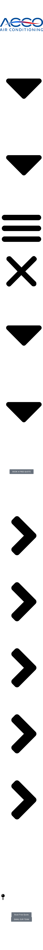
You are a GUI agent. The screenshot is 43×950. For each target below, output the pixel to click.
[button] (21, 250)
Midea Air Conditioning (20, 201)
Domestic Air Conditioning (21, 119)
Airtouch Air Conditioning (21, 198)
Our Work (9, 204)
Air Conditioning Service (21, 125)
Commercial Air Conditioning (23, 122)
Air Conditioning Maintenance (23, 128)
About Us (9, 51)
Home (7, 48)
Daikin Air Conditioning (20, 196)
